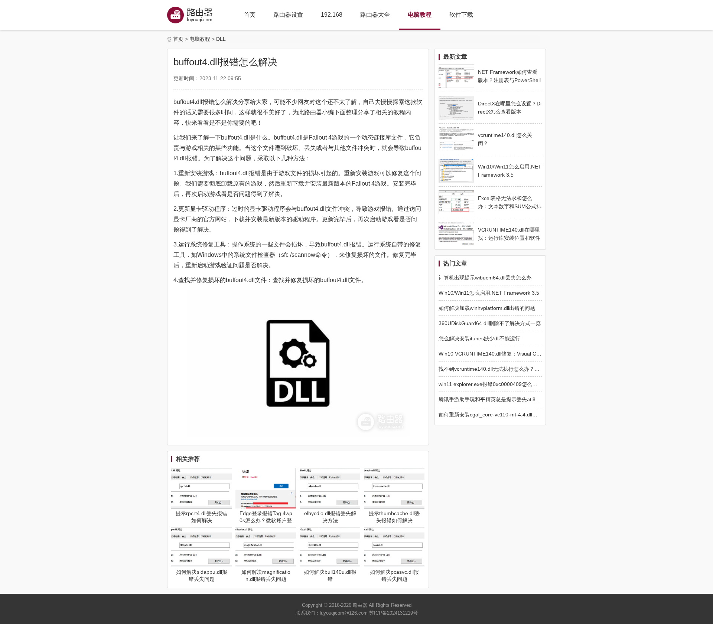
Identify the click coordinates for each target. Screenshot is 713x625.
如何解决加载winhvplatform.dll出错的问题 (487, 308)
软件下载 (461, 15)
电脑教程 (420, 15)
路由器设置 (288, 15)
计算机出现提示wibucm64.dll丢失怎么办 (485, 278)
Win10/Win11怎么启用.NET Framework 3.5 (489, 293)
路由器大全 (375, 15)
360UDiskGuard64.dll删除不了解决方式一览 (490, 323)
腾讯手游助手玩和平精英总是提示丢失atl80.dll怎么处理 (502, 399)
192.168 (331, 15)
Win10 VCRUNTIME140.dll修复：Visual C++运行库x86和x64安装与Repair (525, 354)
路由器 (360, 605)
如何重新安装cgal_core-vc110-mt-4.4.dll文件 (491, 415)
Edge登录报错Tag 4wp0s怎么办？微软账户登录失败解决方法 (266, 520)
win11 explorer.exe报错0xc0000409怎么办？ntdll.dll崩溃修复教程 (514, 384)
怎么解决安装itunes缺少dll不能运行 (479, 338)
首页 (249, 15)
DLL (221, 39)
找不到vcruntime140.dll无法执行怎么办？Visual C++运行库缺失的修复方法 (525, 369)
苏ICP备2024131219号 (393, 613)
